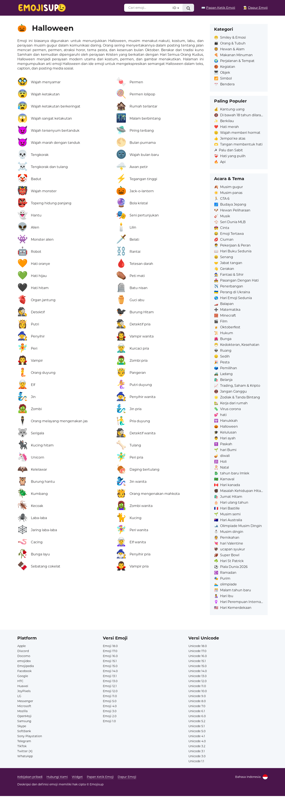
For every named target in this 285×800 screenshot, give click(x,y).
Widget (77, 777)
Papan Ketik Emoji (100, 777)
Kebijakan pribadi (30, 777)
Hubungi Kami (57, 777)
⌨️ (218, 8)
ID (175, 8)
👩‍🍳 (255, 8)
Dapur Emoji (127, 777)
